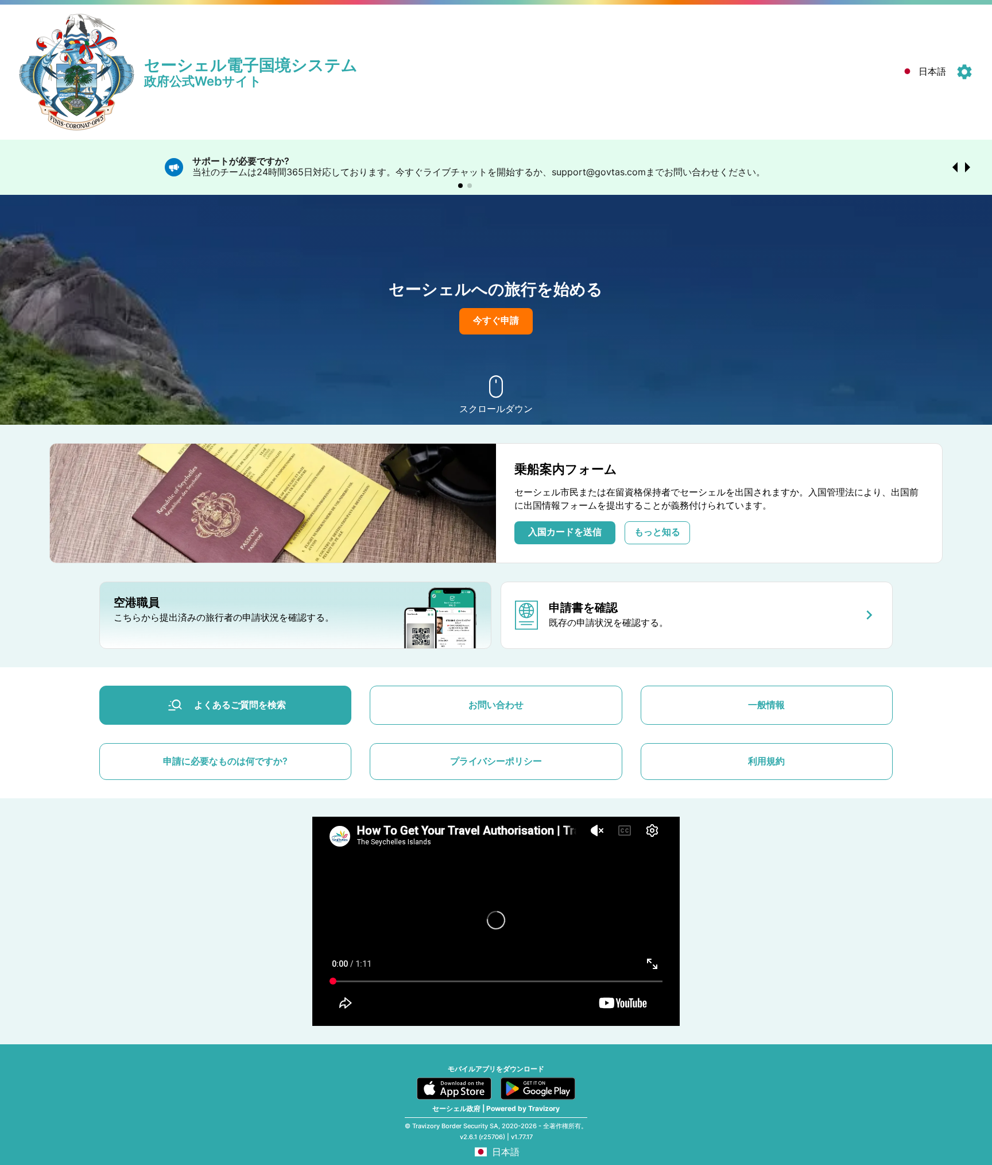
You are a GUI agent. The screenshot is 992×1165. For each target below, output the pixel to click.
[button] (922, 72)
